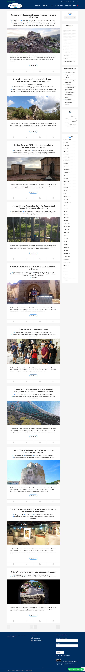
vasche (44, 25)
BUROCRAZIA (66, 32)
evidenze (50, 22)
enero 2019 (66, 220)
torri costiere (53, 334)
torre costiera (40, 516)
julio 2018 (65, 235)
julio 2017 (65, 268)
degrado (32, 152)
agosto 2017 (66, 265)
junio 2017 (66, 271)
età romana (42, 22)
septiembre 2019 (67, 202)
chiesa (27, 22)
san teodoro (45, 23)
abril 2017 (65, 277)
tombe (32, 25)
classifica (22, 577)
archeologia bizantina (21, 89)
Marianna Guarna (51, 152)
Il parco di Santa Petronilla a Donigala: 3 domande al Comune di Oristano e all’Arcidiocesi (33, 207)
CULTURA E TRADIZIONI (26, 86)
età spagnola (23, 334)
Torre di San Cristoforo (38, 275)
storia (28, 154)
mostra (28, 516)
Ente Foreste (29, 396)
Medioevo (31, 457)
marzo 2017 (66, 280)
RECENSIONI (66, 49)
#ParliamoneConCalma (17, 396)
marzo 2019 (66, 214)
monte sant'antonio (21, 23)
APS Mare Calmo (72, 661)
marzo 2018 (66, 244)
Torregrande (48, 334)
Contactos (68, 5)
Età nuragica (36, 22)
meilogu (54, 22)
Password (58, 643)
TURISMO (40, 20)
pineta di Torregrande (47, 396)
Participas (37, 5)
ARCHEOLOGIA (33, 20)
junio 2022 (66, 175)
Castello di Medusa (46, 89)
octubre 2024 (66, 145)
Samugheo (53, 91)
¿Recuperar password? (60, 655)
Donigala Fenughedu (29, 213)
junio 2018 (66, 238)
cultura (19, 334)
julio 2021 (65, 184)
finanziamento (27, 577)
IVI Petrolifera (35, 396)
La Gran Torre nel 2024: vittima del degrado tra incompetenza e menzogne (33, 146)
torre (35, 93)
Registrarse (67, 655)
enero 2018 (66, 250)
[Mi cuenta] (73, 1)
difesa (55, 89)
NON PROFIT (36, 332)
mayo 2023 (66, 163)
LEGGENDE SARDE (37, 86)
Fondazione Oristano (47, 274)
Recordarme (59, 649)
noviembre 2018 (67, 226)
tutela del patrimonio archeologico (35, 154)
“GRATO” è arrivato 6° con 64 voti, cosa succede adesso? (33, 572)
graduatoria (32, 577)
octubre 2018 (66, 229)
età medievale (31, 22)
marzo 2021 (66, 193)
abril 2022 (66, 178)
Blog (52, 5)
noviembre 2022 (67, 172)
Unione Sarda (45, 154)
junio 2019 (66, 208)
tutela (35, 25)
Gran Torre (40, 152)
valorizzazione (40, 25)
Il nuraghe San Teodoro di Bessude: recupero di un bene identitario (33, 16)
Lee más (32, 65)
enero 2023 (66, 166)
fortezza (28, 91)
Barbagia (36, 89)
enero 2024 (66, 154)
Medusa (49, 91)
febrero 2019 (66, 217)
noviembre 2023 (67, 160)
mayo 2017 (66, 274)
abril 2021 (65, 190)
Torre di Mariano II (30, 275)
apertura (16, 516)
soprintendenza (21, 25)
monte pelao (14, 23)
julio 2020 (66, 199)
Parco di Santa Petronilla (47, 213)
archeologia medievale (30, 89)
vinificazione (49, 25)
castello (40, 89)
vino (53, 25)
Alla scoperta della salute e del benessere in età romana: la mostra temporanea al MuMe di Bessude (70, 94)
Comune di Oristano (26, 152)
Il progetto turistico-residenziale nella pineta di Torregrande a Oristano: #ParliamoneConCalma (33, 390)
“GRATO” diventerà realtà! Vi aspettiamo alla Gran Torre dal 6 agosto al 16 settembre (33, 510)
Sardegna (50, 23)
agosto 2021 (66, 181)
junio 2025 (66, 142)
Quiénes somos (59, 5)
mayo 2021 (66, 187)
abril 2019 (65, 211)
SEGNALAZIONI (39, 211)
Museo (40, 334)
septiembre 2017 (67, 262)
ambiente (24, 396)
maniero (45, 91)
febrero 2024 (66, 151)
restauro (24, 275)
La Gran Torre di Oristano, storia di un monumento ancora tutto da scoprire (33, 451)
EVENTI (65, 41)
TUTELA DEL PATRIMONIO (49, 20)
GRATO (24, 516)
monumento (28, 23)
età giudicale (13, 91)
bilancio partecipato (16, 577)
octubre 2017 (66, 259)
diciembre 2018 (67, 223)
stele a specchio (28, 25)
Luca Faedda (45, 152)
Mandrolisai (41, 91)
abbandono (15, 152)
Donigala (23, 213)
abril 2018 (65, 241)
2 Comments (34, 277)
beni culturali (14, 334)
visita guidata (35, 336)
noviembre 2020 (67, 196)
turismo (30, 336)
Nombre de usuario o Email (61, 638)
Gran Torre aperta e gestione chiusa (33, 329)
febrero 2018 (66, 247)
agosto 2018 (66, 232)
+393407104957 (37, 638)
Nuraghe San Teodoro (38, 23)
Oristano (20, 154)
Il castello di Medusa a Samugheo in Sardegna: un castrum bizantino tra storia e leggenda (33, 80)
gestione (31, 334)
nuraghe (32, 23)
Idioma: (75, 5)
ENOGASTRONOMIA (68, 38)
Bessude (23, 22)
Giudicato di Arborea (34, 91)
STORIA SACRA (67, 55)
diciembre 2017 (67, 253)
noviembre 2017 (67, 256)
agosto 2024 (66, 148)
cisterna (51, 89)
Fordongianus (23, 91)
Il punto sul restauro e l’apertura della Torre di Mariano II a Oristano (33, 268)
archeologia (14, 22)
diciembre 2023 (67, 157)
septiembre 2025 (67, 139)
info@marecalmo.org (38, 640)
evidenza (46, 22)
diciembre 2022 (67, 169)
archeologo (19, 22)
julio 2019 (65, 205)
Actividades (45, 5)
